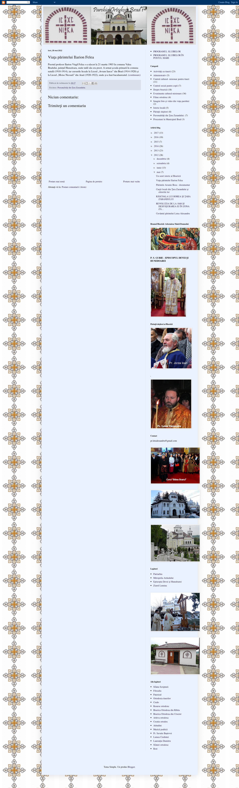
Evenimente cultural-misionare (167, 93)
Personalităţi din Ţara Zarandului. (72, 87)
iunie (159, 167)
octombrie (162, 163)
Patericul (157, 694)
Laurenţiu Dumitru (162, 740)
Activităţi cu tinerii (162, 71)
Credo (156, 702)
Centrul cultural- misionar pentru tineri (171, 79)
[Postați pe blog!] (86, 83)
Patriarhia (157, 573)
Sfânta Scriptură (160, 686)
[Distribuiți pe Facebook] (92, 83)
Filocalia (157, 690)
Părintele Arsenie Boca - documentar (173, 184)
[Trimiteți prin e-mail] (83, 83)
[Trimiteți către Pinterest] (96, 83)
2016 (156, 137)
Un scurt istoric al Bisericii (168, 175)
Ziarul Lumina (160, 585)
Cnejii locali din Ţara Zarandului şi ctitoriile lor (172, 191)
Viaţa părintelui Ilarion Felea (169, 180)
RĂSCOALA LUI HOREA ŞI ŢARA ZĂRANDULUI (173, 198)
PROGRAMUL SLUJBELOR (167, 51)
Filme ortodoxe (160, 97)
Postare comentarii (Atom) (74, 186)
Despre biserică (160, 89)
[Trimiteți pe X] (89, 83)
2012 (156, 154)
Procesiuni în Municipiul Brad (167, 119)
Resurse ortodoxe (161, 706)
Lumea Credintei (161, 736)
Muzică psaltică (160, 729)
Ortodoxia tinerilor (162, 698)
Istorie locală (159, 107)
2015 (156, 141)
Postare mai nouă (57, 181)
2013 (156, 150)
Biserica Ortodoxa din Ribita (166, 710)
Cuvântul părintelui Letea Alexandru (173, 213)
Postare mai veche (131, 181)
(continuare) (134, 74)
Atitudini (157, 725)
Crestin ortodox (160, 721)
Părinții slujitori (160, 111)
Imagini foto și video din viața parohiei (171, 101)
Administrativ (159, 75)
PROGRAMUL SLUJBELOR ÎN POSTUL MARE (168, 56)
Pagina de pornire (94, 181)
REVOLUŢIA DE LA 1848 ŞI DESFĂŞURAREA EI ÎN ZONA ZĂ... (172, 206)
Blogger (131, 766)
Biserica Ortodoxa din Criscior (167, 713)
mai (159, 172)
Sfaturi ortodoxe (160, 744)
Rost (155, 748)
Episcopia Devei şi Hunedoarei (167, 581)
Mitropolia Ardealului (163, 577)
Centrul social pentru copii (165, 85)
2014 (156, 146)
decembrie (162, 158)
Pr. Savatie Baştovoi (162, 733)
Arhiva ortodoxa (160, 717)
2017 (156, 132)
